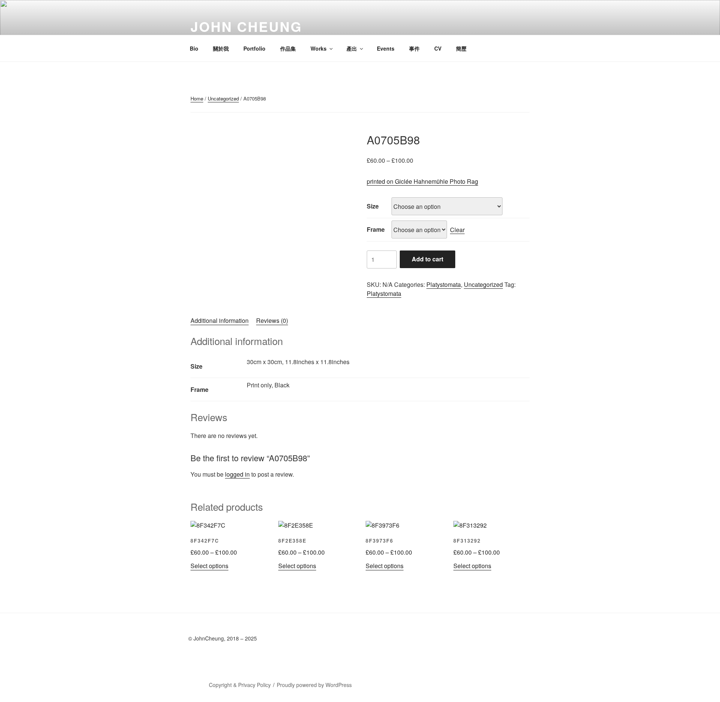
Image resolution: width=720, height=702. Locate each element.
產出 (351, 48)
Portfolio (254, 48)
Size (373, 206)
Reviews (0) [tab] (272, 320)
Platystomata (443, 284)
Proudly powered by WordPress (314, 684)
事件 (414, 48)
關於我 (221, 48)
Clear (457, 229)
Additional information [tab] (219, 320)
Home (196, 98)
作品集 (288, 48)
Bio (194, 48)
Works (318, 48)
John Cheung (246, 26)
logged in (237, 474)
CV (437, 48)
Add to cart (427, 259)
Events (385, 48)
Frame (376, 229)
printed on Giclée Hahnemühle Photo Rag (422, 181)
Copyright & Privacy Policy (240, 684)
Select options (209, 565)
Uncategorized (223, 98)
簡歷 (461, 48)
